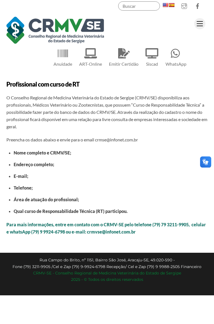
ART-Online (90, 64)
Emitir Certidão (123, 64)
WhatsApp (176, 64)
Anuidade (63, 64)
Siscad (152, 64)
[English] (165, 5)
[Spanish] (171, 5)
